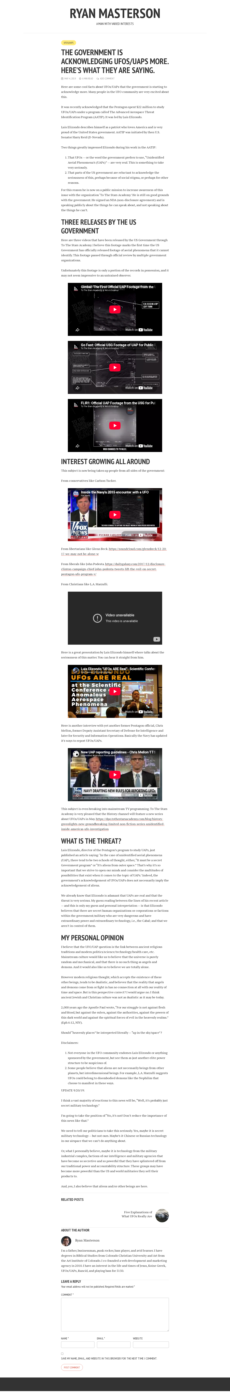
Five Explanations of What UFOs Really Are (137, 1214)
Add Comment (107, 78)
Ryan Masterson (115, 13)
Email (101, 1338)
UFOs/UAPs (68, 42)
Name (65, 1338)
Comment (67, 1295)
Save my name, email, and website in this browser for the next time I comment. (109, 1358)
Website (138, 1338)
